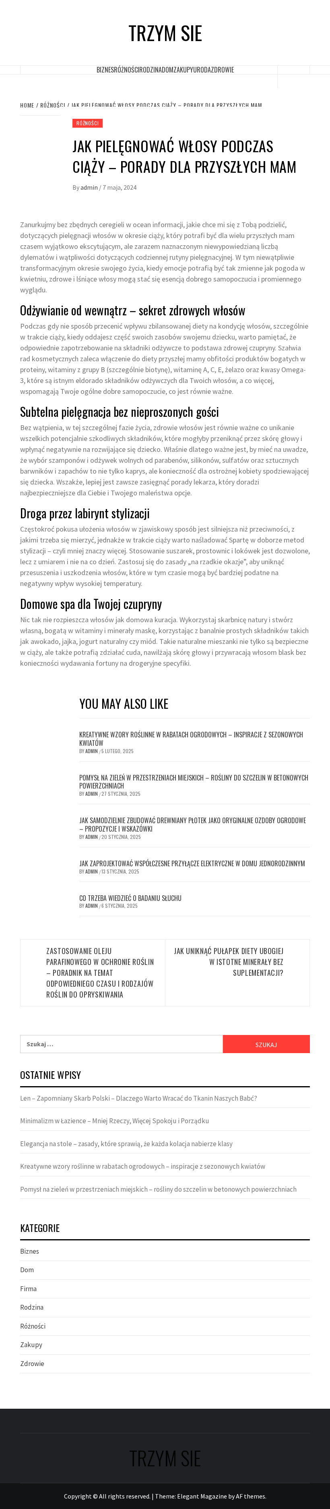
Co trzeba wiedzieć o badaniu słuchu (130, 898)
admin (89, 187)
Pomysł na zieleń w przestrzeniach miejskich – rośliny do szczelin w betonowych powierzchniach (193, 782)
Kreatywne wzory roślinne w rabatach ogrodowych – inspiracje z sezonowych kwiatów (191, 739)
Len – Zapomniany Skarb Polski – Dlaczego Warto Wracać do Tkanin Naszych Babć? (138, 1098)
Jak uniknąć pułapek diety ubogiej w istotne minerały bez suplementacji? (229, 962)
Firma (28, 1288)
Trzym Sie (165, 32)
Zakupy (183, 70)
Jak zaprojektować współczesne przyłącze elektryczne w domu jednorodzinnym (192, 863)
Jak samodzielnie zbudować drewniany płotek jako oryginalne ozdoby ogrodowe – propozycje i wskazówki (192, 825)
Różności (126, 70)
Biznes (105, 70)
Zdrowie (222, 70)
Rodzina (150, 70)
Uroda (202, 70)
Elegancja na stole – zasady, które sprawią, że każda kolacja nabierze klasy (126, 1143)
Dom (167, 70)
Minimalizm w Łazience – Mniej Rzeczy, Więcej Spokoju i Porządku (114, 1120)
